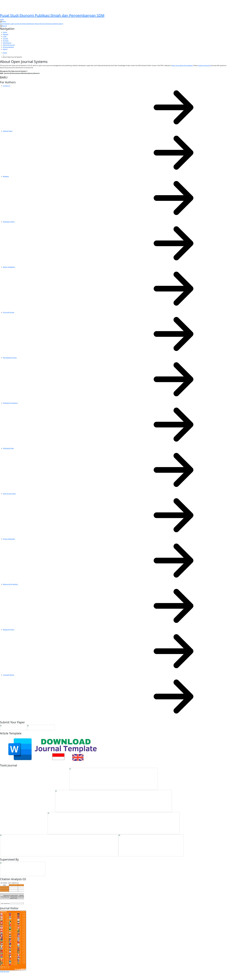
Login (2, 19)
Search (61, 24)
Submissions (30, 24)
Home (2, 24)
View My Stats (4, 971)
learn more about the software (182, 65)
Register (7, 24)
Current (17, 24)
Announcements (53, 24)
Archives (23, 24)
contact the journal (204, 65)
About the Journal (41, 24)
